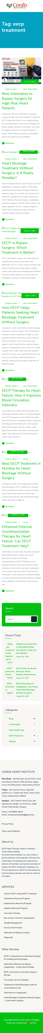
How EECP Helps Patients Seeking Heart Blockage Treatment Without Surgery (20, 315)
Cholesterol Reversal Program (17, 898)
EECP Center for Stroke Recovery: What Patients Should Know (26, 671)
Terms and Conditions (11, 831)
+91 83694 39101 (15, 812)
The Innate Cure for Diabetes (16, 980)
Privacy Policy (8, 824)
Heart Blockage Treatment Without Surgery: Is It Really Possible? (17, 170)
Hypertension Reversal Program (17, 903)
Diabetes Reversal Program (16, 908)
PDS (34, 1023)
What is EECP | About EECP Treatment (20, 893)
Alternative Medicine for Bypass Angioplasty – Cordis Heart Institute (19, 965)
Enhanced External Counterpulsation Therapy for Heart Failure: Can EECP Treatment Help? (17, 536)
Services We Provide (13, 927)
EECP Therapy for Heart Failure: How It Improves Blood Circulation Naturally (21, 397)
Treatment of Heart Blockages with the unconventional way (20, 986)
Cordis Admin (10, 89)
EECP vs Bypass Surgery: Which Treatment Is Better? (18, 247)
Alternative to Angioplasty (15, 992)
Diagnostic (8, 937)
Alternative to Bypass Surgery (17, 932)
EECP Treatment (30, 89)
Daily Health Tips (16, 730)
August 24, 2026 (22, 678)
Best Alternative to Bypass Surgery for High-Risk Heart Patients (17, 101)
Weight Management (13, 923)
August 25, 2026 (22, 657)
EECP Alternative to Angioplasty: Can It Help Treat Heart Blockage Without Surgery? (27, 688)
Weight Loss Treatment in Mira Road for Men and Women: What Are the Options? (26, 648)
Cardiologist (14, 724)
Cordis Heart (24, 1020)
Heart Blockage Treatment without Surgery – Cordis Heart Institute (22, 999)
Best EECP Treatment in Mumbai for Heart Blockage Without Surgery (21, 470)
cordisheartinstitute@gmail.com (20, 815)
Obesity (12, 741)
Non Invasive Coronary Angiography (19, 918)
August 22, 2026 (22, 696)
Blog (25, 459)
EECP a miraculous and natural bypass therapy (20, 973)
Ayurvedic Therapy (12, 913)
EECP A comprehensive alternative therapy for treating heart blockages (22, 957)
